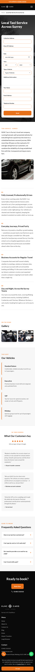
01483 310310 (22, 1)
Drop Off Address (8, 46)
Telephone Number (9, 103)
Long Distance (5, 639)
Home (3, 12)
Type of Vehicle (8, 69)
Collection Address (9, 38)
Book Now (17, 586)
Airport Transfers (6, 636)
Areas (3, 633)
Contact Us (4, 627)
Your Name (7, 87)
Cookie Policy (20, 664)
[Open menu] (32, 7)
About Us (4, 624)
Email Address (8, 95)
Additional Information (10, 77)
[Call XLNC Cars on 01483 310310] (3, 654)
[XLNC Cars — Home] (7, 6)
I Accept (17, 668)
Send (17, 113)
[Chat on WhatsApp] (31, 654)
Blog (2, 630)
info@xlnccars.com (6, 651)
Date (5, 53)
